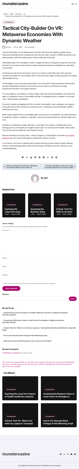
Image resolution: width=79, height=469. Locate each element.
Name (4, 258)
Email (4, 266)
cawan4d (13, 364)
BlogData (45, 465)
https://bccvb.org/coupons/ (56, 362)
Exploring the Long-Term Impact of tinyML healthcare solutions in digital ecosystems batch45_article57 (20, 398)
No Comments (29, 47)
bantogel (65, 364)
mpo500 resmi (33, 362)
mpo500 (42, 362)
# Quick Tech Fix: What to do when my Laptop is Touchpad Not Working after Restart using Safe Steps (20, 424)
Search (5, 294)
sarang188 (16, 366)
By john (8, 47)
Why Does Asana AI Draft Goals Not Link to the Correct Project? (28, 341)
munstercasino (15, 3)
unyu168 (59, 364)
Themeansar (56, 465)
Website (5, 275)
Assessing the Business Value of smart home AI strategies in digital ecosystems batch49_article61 (58, 398)
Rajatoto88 (70, 362)
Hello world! (28, 353)
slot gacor (6, 364)
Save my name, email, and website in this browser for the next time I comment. (30, 283)
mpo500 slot (22, 362)
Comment (6, 230)
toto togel (14, 362)
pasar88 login (50, 364)
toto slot (27, 364)
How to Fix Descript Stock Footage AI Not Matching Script (25, 335)
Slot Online (6, 362)
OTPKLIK (41, 364)
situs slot (20, 364)
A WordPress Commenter (11, 353)
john (46, 178)
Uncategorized (8, 22)
